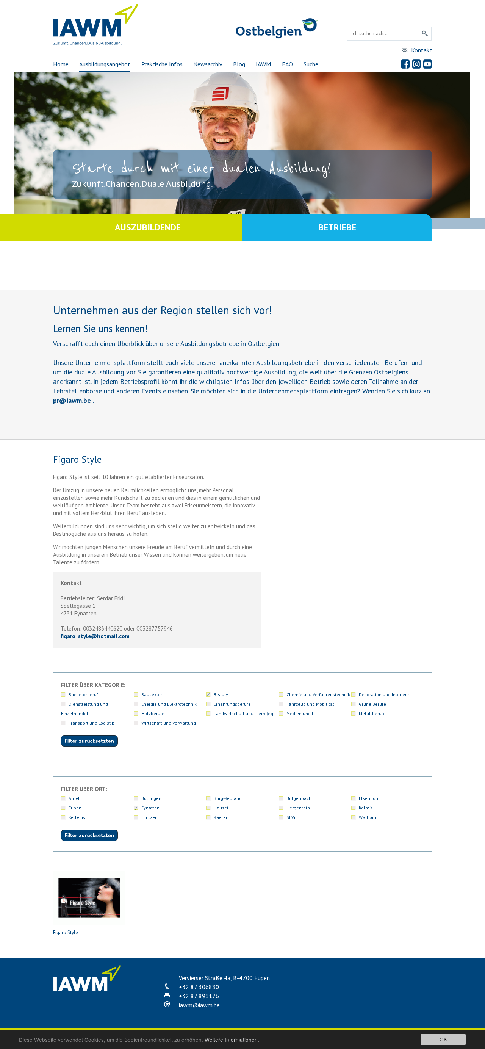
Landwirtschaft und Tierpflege (245, 713)
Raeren (221, 817)
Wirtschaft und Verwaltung (168, 723)
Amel (74, 798)
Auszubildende (148, 227)
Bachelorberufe (85, 694)
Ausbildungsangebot (104, 64)
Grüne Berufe (372, 704)
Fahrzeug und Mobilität (310, 704)
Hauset (221, 808)
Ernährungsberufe (232, 704)
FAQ (287, 64)
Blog (239, 64)
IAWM (263, 64)
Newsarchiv (207, 64)
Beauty (221, 694)
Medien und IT (301, 713)
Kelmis (366, 808)
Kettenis (77, 817)
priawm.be (72, 400)
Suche (311, 64)
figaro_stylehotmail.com (95, 636)
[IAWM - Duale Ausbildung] (96, 43)
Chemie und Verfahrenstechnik (318, 694)
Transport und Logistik (91, 723)
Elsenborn (369, 798)
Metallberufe (372, 713)
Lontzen (149, 817)
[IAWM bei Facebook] (405, 64)
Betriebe (337, 227)
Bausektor (151, 694)
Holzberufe (152, 713)
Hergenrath (298, 808)
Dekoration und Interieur (384, 694)
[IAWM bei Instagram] (416, 64)
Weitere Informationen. (232, 1039)
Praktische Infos (162, 64)
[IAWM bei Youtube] (427, 64)
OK (443, 1039)
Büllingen (151, 798)
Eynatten (150, 808)
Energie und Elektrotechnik (169, 704)
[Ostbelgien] (277, 37)
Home (61, 64)
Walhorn (367, 817)
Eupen (75, 808)
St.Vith (292, 817)
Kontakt (421, 50)
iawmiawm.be (199, 1005)
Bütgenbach (298, 798)
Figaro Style (65, 932)
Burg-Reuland (228, 798)
